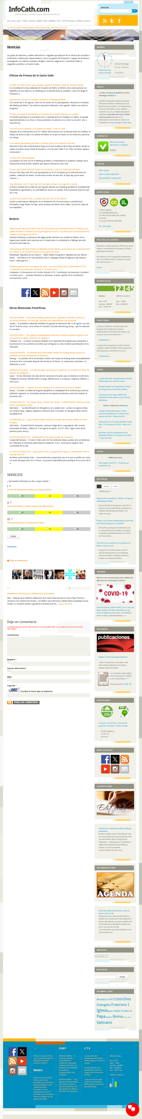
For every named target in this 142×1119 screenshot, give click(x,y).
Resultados (12, 547)
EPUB (126, 681)
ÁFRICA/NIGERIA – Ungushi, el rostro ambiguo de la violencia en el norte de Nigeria (45, 387)
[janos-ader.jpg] (59, 578)
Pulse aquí (127, 123)
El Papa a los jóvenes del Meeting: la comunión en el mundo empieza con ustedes (44, 114)
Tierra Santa (127, 1014)
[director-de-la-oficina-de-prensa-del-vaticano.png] (28, 578)
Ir (134, 10)
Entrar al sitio (104, 170)
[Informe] (113, 1084)
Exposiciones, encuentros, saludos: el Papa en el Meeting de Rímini (38, 99)
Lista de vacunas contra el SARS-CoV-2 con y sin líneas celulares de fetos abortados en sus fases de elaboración (115, 607)
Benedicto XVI (105, 996)
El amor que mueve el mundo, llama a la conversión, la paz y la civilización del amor (45, 169)
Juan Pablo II (115, 1008)
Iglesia (102, 1007)
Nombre (12, 659)
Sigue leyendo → (67, 604)
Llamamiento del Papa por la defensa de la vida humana (30, 593)
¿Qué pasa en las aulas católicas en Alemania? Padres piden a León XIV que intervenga (114, 397)
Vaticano (124, 405)
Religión (109, 1014)
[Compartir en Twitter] (35, 292)
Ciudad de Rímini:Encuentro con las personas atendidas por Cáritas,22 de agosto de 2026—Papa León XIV (114, 413)
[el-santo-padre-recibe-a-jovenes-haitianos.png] (17, 578)
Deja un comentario (19, 561)
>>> (112, 262)
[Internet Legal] (125, 207)
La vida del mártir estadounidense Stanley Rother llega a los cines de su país (37, 27)
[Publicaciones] (115, 649)
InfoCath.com (29, 9)
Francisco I (120, 1002)
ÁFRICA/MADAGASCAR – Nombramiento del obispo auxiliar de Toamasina (41, 437)
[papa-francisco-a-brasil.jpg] (49, 578)
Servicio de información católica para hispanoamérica (29, 490)
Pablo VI (127, 1008)
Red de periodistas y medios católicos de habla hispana (30, 506)
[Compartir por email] (73, 292)
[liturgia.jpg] (81, 578)
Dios (113, 95)
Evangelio (104, 1002)
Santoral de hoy (104, 70)
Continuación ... (105, 340)
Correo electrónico (17, 668)
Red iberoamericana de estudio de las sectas (25, 523)
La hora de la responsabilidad (22, 158)
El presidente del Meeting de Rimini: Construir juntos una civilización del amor (42, 143)
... (111, 506)
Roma (118, 1013)
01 (23, 496)
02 (50, 496)
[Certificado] (107, 714)
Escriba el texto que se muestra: (37, 691)
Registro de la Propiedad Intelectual (113, 654)
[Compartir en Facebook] (25, 292)
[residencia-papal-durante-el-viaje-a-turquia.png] (38, 578)
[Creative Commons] (114, 207)
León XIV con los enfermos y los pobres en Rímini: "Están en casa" (38, 129)
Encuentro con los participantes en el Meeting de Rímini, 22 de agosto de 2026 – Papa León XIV (115, 435)
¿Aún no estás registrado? (109, 174)
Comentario (13, 635)
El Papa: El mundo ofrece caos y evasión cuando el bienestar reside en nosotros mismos (47, 85)
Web (9, 677)
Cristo (118, 996)
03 (78, 496)
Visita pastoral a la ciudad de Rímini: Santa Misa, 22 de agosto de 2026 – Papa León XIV (115, 424)
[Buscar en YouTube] (54, 292)
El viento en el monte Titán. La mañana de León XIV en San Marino (38, 199)
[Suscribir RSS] (44, 292)
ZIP (130, 681)
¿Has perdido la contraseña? (110, 178)
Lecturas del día (104, 73)
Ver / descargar (105, 226)
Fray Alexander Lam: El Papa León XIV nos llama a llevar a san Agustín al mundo (43, 184)
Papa (101, 1013)
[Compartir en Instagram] (64, 292)
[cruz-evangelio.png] (70, 578)
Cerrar (99, 267)
